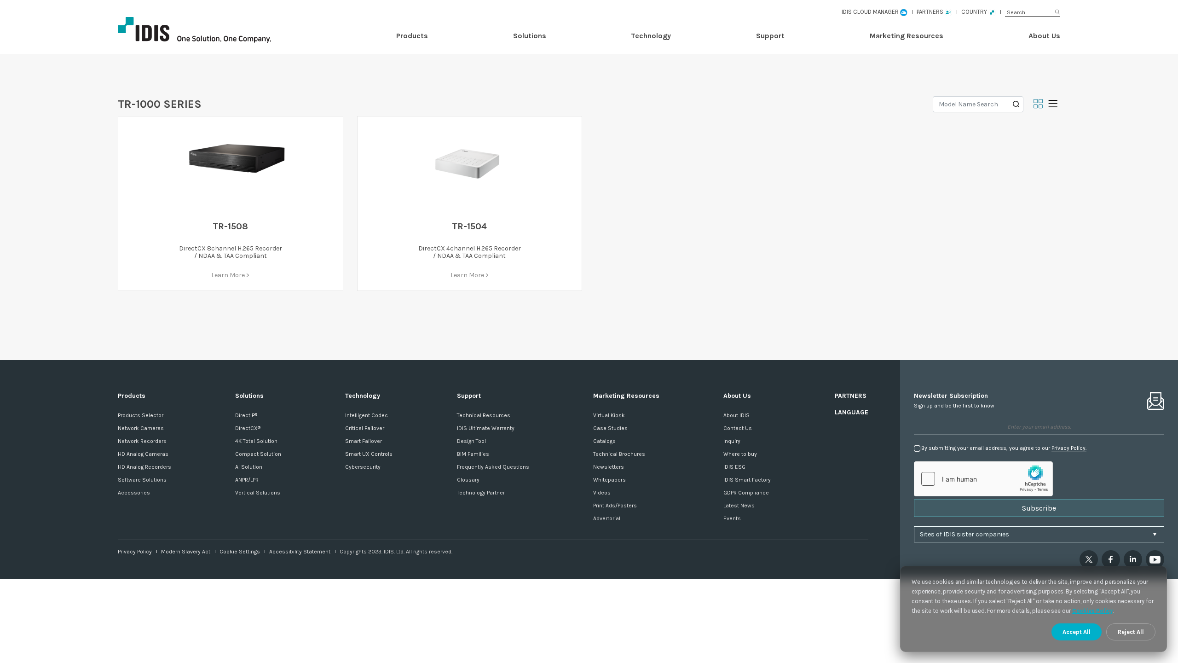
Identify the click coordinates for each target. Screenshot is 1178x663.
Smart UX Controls (369, 454)
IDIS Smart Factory (747, 480)
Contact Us (737, 428)
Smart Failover (363, 441)
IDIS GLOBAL (210, 30)
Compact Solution (258, 454)
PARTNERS (850, 396)
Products (412, 35)
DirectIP (246, 415)
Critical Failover (364, 428)
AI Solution (248, 467)
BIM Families (473, 454)
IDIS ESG (734, 467)
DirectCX (247, 428)
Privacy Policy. (1068, 448)
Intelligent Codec (366, 415)
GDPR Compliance (746, 492)
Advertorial (606, 518)
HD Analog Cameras (143, 454)
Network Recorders (142, 441)
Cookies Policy (1093, 610)
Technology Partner (481, 492)
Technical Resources (483, 415)
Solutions (529, 35)
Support (770, 35)
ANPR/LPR (247, 480)
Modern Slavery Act (185, 551)
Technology (651, 35)
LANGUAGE (851, 412)
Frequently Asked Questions (493, 467)
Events (732, 518)
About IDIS (736, 415)
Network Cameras (141, 428)
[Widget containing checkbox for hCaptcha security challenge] (983, 478)
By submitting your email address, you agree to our (1003, 448)
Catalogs (604, 441)
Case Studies (610, 428)
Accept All (1077, 631)
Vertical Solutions (257, 492)
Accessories (134, 492)
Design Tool (471, 441)
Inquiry (731, 441)
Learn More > (230, 275)
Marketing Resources (906, 35)
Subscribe (1039, 508)
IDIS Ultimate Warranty (485, 428)
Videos (602, 492)
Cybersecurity (363, 467)
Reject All (1131, 631)
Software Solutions (142, 480)
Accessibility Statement (299, 551)
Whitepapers (609, 480)
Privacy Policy (135, 551)
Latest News (739, 505)
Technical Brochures (619, 454)
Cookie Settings (239, 551)
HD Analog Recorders (144, 467)
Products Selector (140, 415)
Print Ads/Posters (615, 505)
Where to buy (740, 454)
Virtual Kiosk (609, 415)
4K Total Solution (256, 441)
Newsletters (608, 467)
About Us (1044, 35)
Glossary (468, 480)
